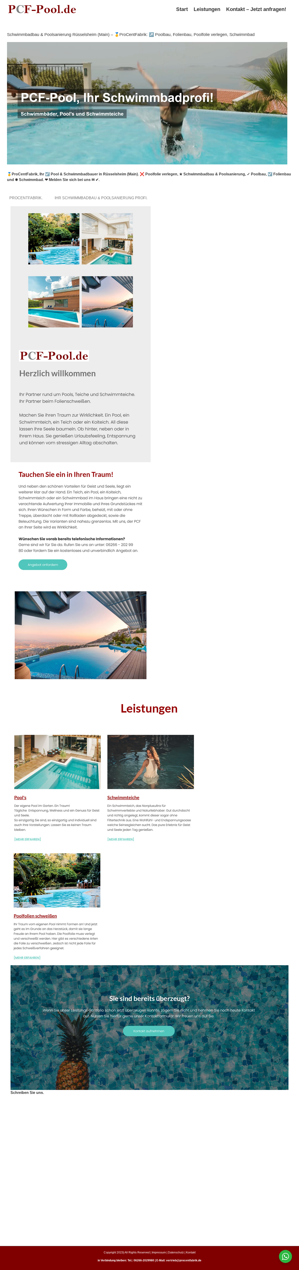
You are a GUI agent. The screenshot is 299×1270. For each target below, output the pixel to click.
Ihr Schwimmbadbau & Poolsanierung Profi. (102, 198)
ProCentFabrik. (26, 198)
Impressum (159, 1252)
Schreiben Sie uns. (27, 1093)
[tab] (27, 198)
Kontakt (191, 1252)
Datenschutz (176, 1252)
